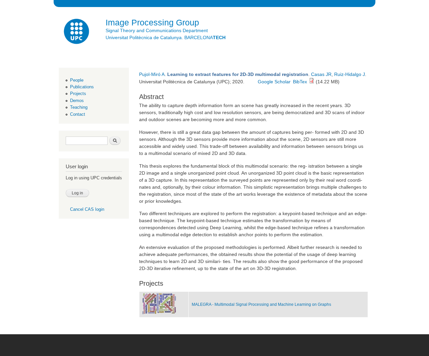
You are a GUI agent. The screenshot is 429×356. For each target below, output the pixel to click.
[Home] (77, 32)
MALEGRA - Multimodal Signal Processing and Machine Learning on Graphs (261, 304)
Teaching (78, 107)
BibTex (300, 81)
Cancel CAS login (87, 209)
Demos (77, 100)
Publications (82, 86)
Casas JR (321, 74)
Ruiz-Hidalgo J (349, 74)
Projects (78, 93)
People (76, 80)
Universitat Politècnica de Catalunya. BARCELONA (166, 37)
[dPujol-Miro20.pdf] (311, 81)
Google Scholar (274, 81)
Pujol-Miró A (152, 74)
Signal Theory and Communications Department (157, 30)
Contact (77, 114)
